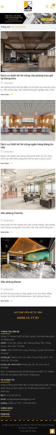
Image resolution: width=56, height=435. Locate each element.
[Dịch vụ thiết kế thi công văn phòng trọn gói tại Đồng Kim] (28, 51)
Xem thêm (5, 95)
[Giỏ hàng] (52, 7)
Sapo (34, 431)
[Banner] (28, 18)
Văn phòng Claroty (12, 213)
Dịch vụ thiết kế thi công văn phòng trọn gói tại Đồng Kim (27, 77)
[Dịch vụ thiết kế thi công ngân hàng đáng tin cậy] (28, 120)
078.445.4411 (29, 403)
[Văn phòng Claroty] (28, 189)
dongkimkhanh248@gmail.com (21, 399)
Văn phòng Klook (11, 281)
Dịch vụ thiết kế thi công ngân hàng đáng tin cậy (27, 146)
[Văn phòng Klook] (28, 258)
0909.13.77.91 (28, 317)
